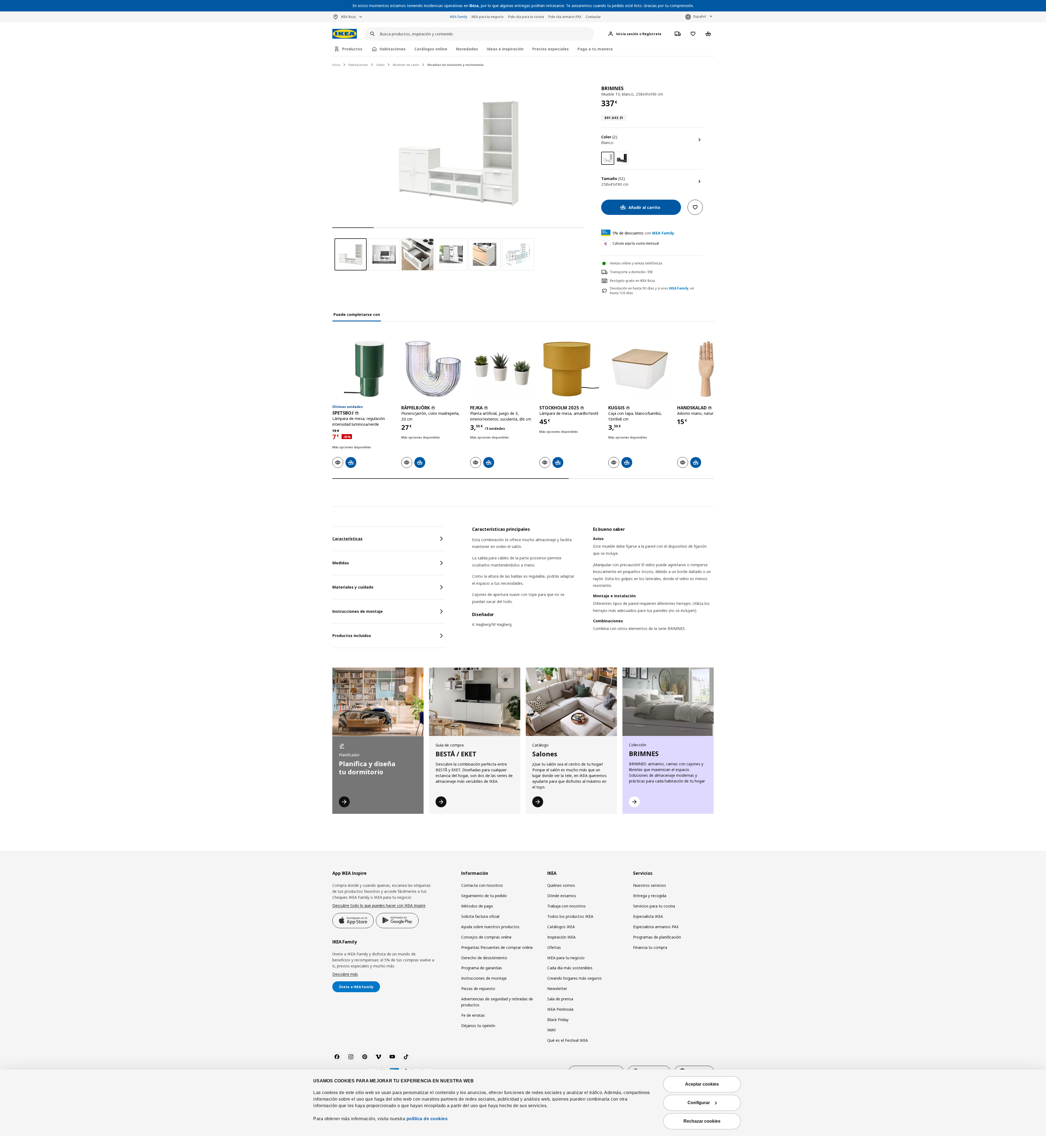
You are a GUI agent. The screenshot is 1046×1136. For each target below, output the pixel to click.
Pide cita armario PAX (564, 16)
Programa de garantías (481, 967)
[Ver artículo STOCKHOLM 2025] (571, 368)
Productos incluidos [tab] (351, 635)
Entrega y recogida (649, 895)
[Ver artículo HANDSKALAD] (709, 368)
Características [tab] (347, 538)
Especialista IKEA (648, 916)
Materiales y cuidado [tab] (352, 587)
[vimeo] (378, 1056)
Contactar (593, 16)
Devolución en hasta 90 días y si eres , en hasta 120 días (652, 290)
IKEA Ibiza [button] (348, 16)
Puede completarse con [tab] (356, 314)
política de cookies (427, 1118)
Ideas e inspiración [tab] (505, 48)
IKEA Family (458, 16)
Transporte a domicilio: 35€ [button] (631, 272)
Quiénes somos (561, 885)
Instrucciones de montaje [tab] (357, 611)
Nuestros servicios (649, 885)
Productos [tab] (352, 48)
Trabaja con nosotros (566, 906)
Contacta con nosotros (482, 885)
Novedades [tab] (467, 48)
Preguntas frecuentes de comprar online (497, 947)
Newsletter (557, 988)
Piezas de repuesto (478, 988)
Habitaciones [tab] (393, 48)
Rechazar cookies (701, 1121)
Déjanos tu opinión (478, 1025)
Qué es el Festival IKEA (567, 1040)
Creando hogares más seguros (574, 978)
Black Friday (557, 1019)
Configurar (699, 1102)
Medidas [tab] (340, 562)
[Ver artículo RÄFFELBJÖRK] (433, 368)
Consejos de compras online (486, 937)
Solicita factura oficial (480, 916)
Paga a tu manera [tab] (595, 48)
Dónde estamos (561, 895)
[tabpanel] (593, 585)
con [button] (643, 233)
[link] (621, 158)
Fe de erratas (473, 1015)
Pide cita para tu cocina (526, 16)
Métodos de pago (477, 906)
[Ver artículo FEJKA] (502, 368)
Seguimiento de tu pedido (484, 895)
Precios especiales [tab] (550, 48)
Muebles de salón (406, 65)
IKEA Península (560, 1009)
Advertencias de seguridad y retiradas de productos (497, 1001)
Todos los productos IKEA (570, 916)
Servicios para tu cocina (654, 906)
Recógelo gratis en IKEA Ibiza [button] (632, 280)
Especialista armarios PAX (656, 926)
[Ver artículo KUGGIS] (640, 368)
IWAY (551, 1030)
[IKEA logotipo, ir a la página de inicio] (344, 34)
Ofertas (554, 947)
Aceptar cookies (702, 1084)
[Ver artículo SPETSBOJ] (364, 368)
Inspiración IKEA (561, 937)
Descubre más (345, 974)
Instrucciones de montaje (484, 978)
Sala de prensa (560, 998)
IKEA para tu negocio (488, 16)
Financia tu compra (650, 947)
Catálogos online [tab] (430, 48)
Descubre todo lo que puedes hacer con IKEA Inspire (378, 905)
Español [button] (700, 16)
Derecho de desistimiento (484, 957)
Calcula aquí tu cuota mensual (636, 243)
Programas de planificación (657, 937)
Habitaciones (358, 65)
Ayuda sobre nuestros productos (490, 926)
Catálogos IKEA (561, 926)
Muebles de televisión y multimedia (455, 65)
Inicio (336, 65)
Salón (380, 65)
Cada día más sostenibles (569, 967)
